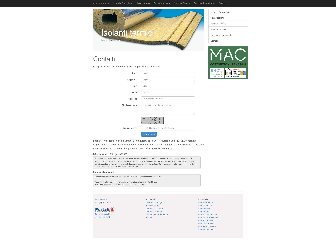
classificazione (143, 3)
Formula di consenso (103, 172)
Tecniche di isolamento (204, 3)
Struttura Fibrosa (182, 3)
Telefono (133, 98)
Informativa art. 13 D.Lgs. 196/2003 (110, 154)
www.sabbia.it (204, 211)
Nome (134, 73)
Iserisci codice (130, 127)
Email (134, 92)
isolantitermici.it (101, 3)
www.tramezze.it (205, 202)
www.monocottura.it (207, 226)
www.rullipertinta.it (206, 220)
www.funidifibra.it (205, 229)
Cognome (132, 79)
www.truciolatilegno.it (207, 214)
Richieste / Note (129, 105)
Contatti (222, 3)
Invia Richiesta (149, 134)
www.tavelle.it (204, 208)
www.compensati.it (206, 223)
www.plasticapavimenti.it (209, 217)
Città (135, 85)
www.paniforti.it (205, 205)
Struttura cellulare (162, 3)
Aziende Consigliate (122, 3)
